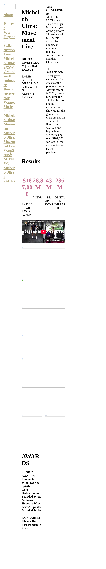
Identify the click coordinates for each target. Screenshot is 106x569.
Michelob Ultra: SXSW (9, 62)
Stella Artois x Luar (9, 49)
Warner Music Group (9, 106)
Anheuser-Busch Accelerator (9, 89)
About (8, 15)
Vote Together (9, 36)
